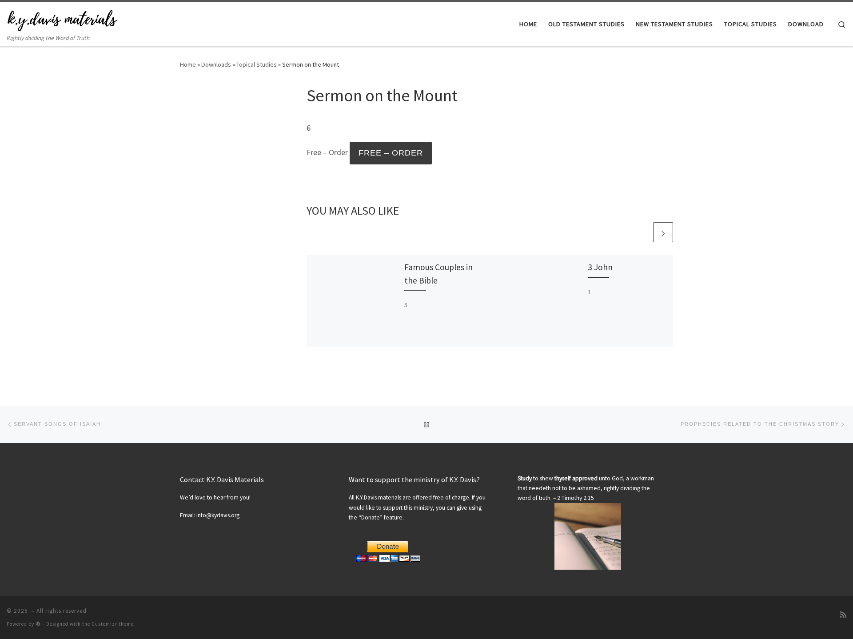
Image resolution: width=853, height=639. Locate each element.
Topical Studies (256, 64)
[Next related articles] (663, 232)
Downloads (216, 64)
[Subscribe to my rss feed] (843, 614)
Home (188, 64)
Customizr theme (113, 624)
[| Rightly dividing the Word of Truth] (62, 18)
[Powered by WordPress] (38, 623)
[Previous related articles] (642, 232)
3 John (600, 267)
